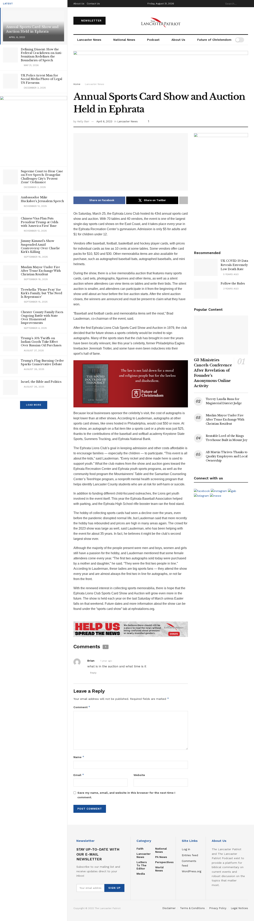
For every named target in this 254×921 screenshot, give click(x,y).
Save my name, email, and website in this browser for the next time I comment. (126, 795)
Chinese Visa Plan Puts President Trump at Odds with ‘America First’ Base (39, 222)
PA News (161, 857)
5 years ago (230, 274)
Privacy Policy (217, 908)
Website (139, 775)
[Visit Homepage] (160, 21)
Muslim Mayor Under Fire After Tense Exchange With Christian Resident (41, 270)
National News (124, 40)
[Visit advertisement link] (130, 629)
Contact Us (93, 3)
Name (78, 757)
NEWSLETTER (91, 20)
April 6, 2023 (104, 121)
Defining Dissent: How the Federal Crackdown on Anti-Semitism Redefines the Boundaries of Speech (41, 55)
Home (76, 84)
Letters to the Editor (142, 865)
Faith (140, 848)
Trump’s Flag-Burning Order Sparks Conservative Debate (42, 362)
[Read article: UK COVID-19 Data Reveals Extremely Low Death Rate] (206, 267)
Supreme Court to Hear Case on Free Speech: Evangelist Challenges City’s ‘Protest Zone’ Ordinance (42, 176)
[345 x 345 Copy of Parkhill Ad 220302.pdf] (33, 129)
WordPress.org (191, 871)
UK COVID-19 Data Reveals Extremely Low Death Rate (234, 265)
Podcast (153, 40)
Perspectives (164, 862)
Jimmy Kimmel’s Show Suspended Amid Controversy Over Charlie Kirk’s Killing (40, 246)
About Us (78, 3)
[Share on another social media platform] (183, 200)
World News (159, 869)
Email (78, 775)
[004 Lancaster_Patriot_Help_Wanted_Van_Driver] (221, 187)
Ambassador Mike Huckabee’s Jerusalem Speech (42, 199)
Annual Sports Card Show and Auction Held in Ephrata (32, 29)
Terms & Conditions (192, 908)
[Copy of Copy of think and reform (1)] (130, 383)
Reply (93, 673)
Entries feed (190, 855)
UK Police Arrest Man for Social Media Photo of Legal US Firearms (41, 79)
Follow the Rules (233, 283)
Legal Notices (239, 908)
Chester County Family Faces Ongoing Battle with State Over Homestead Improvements (42, 317)
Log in (186, 849)
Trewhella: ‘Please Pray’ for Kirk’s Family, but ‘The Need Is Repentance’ (41, 293)
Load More (33, 405)
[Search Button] (245, 3)
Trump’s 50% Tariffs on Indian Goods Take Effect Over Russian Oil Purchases (41, 341)
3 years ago (230, 288)
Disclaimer (169, 908)
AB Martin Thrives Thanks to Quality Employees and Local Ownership (226, 456)
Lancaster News (89, 40)
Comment (81, 707)
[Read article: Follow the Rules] (206, 290)
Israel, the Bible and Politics (41, 382)
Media (141, 873)
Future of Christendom (214, 40)
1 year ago (106, 660)
